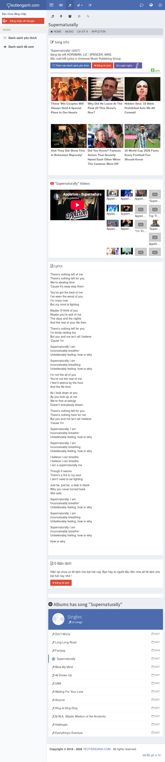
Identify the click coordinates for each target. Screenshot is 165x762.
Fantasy (107, 650)
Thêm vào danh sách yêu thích (72, 65)
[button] (51, 5)
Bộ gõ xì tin (153, 755)
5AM (107, 683)
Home (58, 31)
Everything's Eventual (107, 733)
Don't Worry (107, 634)
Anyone (107, 700)
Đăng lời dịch (103, 65)
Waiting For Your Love (107, 692)
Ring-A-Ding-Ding (107, 708)
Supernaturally (63, 24)
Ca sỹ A (82, 31)
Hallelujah (107, 724)
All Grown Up (107, 675)
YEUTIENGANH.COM (97, 749)
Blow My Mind (107, 667)
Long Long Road (107, 642)
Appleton (98, 31)
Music (69, 31)
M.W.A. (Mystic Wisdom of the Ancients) (107, 716)
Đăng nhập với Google (22, 20)
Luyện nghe (129, 65)
